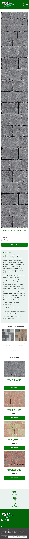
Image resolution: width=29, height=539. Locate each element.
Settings (4, 536)
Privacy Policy (11, 533)
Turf (2, 526)
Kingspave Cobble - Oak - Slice (14, 440)
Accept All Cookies (21, 536)
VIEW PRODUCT (14, 387)
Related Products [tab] (14, 357)
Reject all (11, 536)
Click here (7, 316)
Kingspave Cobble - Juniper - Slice (14, 410)
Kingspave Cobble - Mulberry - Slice (14, 470)
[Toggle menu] (27, 4)
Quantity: (4, 237)
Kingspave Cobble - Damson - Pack (14, 380)
